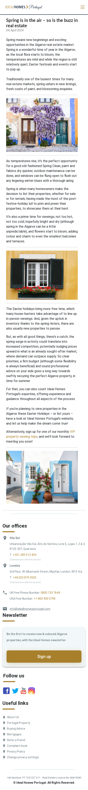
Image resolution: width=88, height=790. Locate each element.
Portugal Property (18, 722)
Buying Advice (16, 728)
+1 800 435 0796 (44, 598)
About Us (13, 717)
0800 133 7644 (50, 592)
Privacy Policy (16, 751)
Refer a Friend (16, 740)
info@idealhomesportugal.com (30, 608)
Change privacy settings (23, 757)
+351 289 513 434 (24, 554)
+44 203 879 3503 (24, 577)
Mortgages (14, 734)
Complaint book (17, 745)
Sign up (44, 656)
